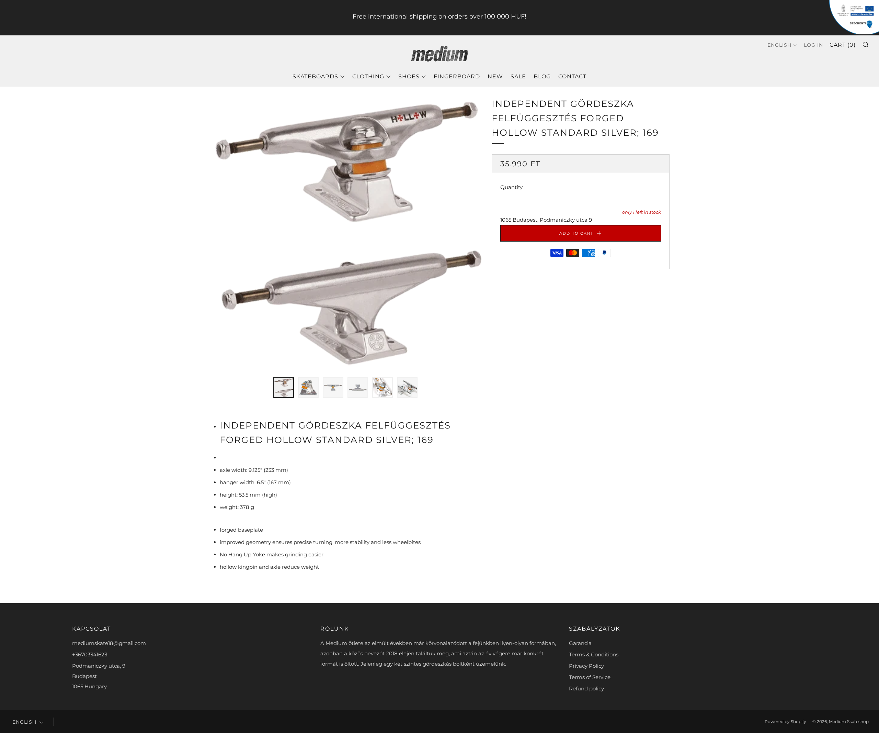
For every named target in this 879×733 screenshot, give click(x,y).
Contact (572, 76)
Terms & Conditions (593, 654)
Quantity (511, 187)
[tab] (283, 387)
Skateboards (315, 76)
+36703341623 (89, 654)
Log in (813, 45)
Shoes (409, 76)
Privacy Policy (586, 666)
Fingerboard (457, 76)
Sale (518, 76)
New (495, 76)
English (779, 45)
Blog (542, 76)
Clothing (368, 76)
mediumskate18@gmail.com (109, 643)
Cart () (843, 45)
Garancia (580, 643)
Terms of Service (589, 677)
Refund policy (586, 688)
